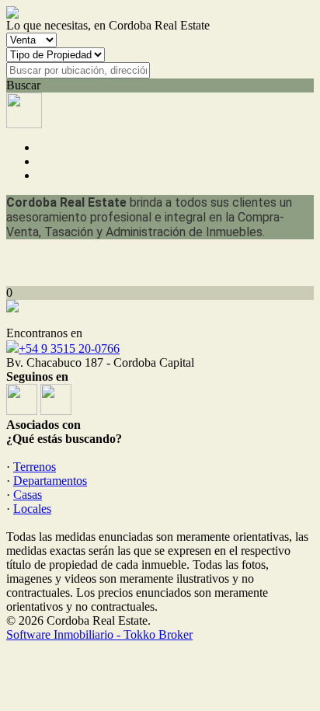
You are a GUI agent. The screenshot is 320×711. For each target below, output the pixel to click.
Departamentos (50, 480)
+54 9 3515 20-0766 (69, 348)
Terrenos (34, 466)
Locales (32, 508)
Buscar (23, 85)
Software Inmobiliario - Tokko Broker (99, 634)
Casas (27, 494)
